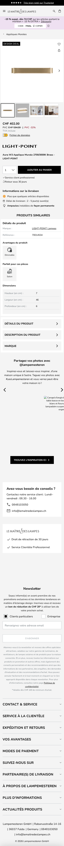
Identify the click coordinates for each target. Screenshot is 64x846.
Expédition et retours (24, 727)
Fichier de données (20, 135)
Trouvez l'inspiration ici (30, 459)
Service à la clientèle (23, 716)
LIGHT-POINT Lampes (44, 228)
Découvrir (46, 21)
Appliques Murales (16, 34)
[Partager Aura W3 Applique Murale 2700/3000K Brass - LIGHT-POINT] (59, 50)
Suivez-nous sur (18, 762)
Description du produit (22, 335)
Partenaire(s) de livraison (28, 774)
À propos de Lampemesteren (30, 786)
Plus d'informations (22, 797)
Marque (10, 346)
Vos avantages (17, 739)
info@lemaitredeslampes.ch (29, 510)
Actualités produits (22, 809)
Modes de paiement (21, 751)
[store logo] (24, 11)
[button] (8, 110)
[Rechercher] (54, 11)
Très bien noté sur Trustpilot (38, 2)
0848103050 (20, 504)
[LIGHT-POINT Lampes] (20, 146)
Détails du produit (19, 323)
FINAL (30, 25)
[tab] (32, 704)
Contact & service (20, 704)
